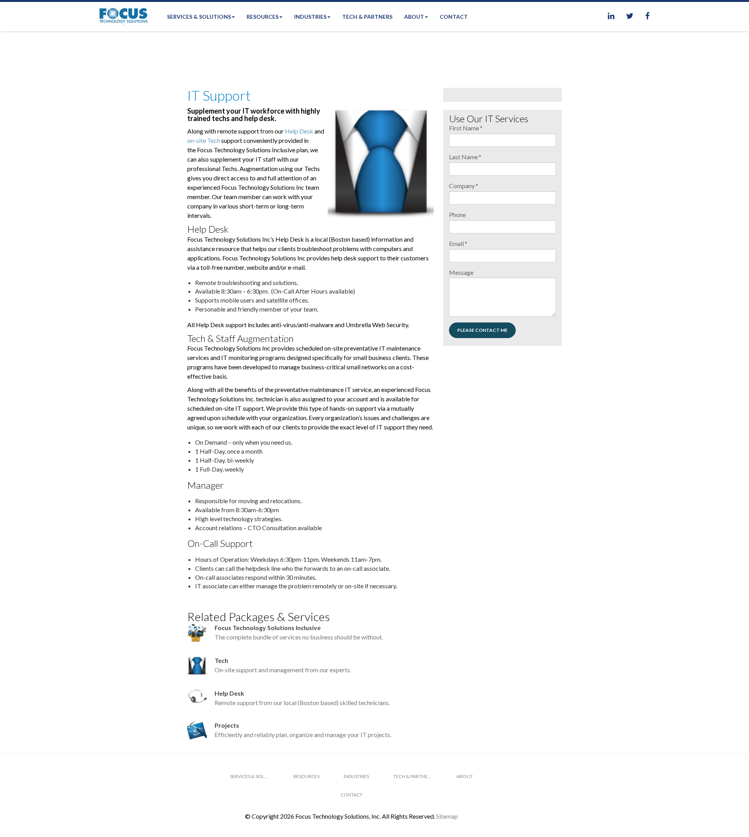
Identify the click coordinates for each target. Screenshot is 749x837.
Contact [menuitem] (454, 16)
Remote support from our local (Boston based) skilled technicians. (302, 697)
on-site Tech (203, 140)
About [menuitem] (414, 16)
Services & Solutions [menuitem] (199, 16)
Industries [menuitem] (310, 16)
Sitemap (447, 816)
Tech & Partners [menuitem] (367, 16)
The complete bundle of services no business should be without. (299, 632)
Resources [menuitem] (263, 16)
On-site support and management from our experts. (283, 665)
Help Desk (299, 131)
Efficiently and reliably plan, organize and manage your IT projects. (303, 729)
